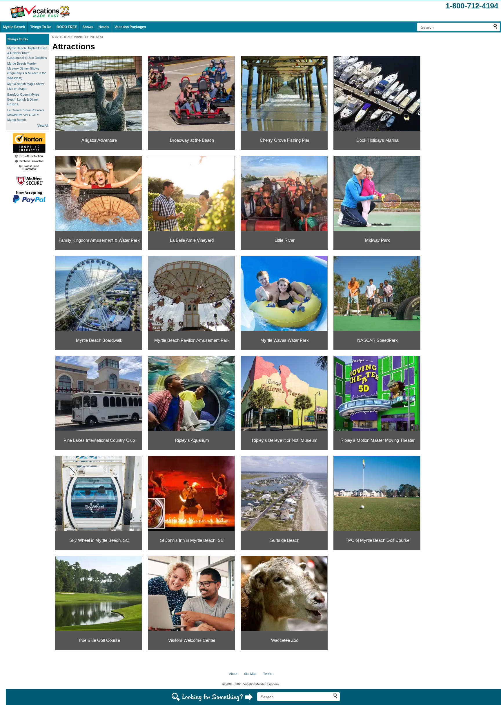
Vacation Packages (130, 27)
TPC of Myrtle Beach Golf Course (377, 540)
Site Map (250, 673)
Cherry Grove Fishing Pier (284, 140)
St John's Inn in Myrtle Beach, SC (192, 540)
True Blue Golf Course (99, 640)
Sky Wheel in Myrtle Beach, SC (99, 540)
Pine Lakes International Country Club (99, 440)
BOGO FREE (67, 27)
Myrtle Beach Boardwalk (99, 340)
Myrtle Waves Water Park (284, 340)
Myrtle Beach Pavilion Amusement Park (192, 340)
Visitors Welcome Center (191, 640)
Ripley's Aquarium (192, 440)
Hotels (104, 27)
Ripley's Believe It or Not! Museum (284, 440)
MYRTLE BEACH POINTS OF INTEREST (78, 37)
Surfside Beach (284, 540)
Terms (267, 673)
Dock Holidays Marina (377, 140)
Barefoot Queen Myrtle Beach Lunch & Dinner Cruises (23, 99)
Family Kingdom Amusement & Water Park (99, 240)
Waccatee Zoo (284, 640)
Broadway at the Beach (192, 140)
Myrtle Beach (14, 27)
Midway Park (377, 240)
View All (42, 125)
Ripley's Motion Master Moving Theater (377, 440)
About (233, 673)
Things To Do (40, 27)
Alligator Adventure (99, 140)
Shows (87, 27)
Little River (285, 240)
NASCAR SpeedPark (377, 340)
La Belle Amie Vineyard (192, 240)
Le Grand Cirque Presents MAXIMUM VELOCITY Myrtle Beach (25, 114)
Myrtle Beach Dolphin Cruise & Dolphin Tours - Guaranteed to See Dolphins (27, 52)
